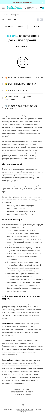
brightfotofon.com (25, 410)
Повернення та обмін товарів (22, 392)
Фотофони (15, 15)
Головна (5, 15)
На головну (22, 47)
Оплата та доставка (22, 389)
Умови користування (22, 394)
